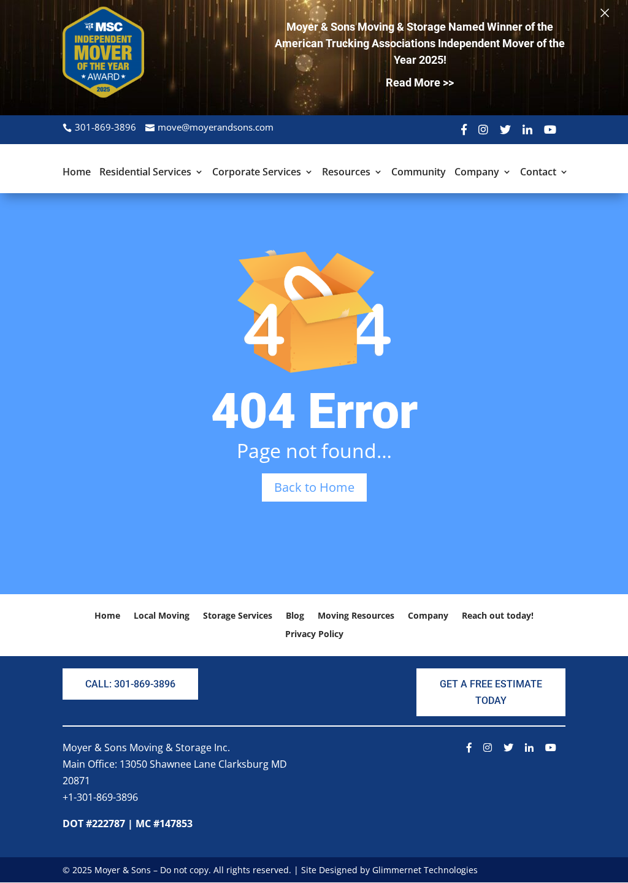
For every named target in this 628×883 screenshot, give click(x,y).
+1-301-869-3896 (100, 797)
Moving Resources (356, 616)
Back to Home (314, 487)
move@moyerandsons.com (216, 127)
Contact (538, 172)
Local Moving (162, 616)
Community (418, 172)
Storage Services (237, 616)
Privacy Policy (314, 635)
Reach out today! (498, 616)
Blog (295, 616)
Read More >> (420, 82)
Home (77, 172)
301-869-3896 (105, 127)
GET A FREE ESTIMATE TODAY (491, 692)
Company (476, 172)
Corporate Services (256, 172)
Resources (346, 172)
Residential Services (145, 172)
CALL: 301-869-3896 (130, 684)
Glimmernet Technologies (425, 870)
